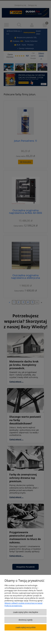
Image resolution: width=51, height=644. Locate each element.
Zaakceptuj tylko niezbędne (25, 612)
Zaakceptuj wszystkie (26, 627)
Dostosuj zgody (26, 620)
